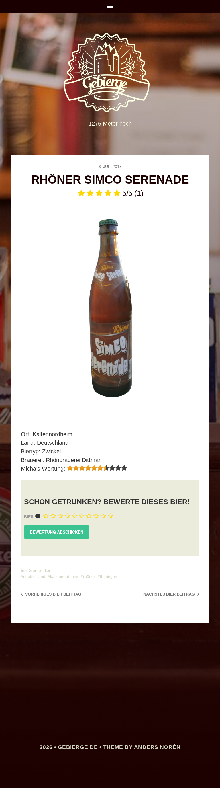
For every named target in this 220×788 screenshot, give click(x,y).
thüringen (108, 576)
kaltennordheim (64, 576)
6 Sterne (33, 570)
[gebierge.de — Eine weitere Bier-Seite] (110, 72)
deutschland (34, 576)
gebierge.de (78, 747)
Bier (29, 516)
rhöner (89, 576)
